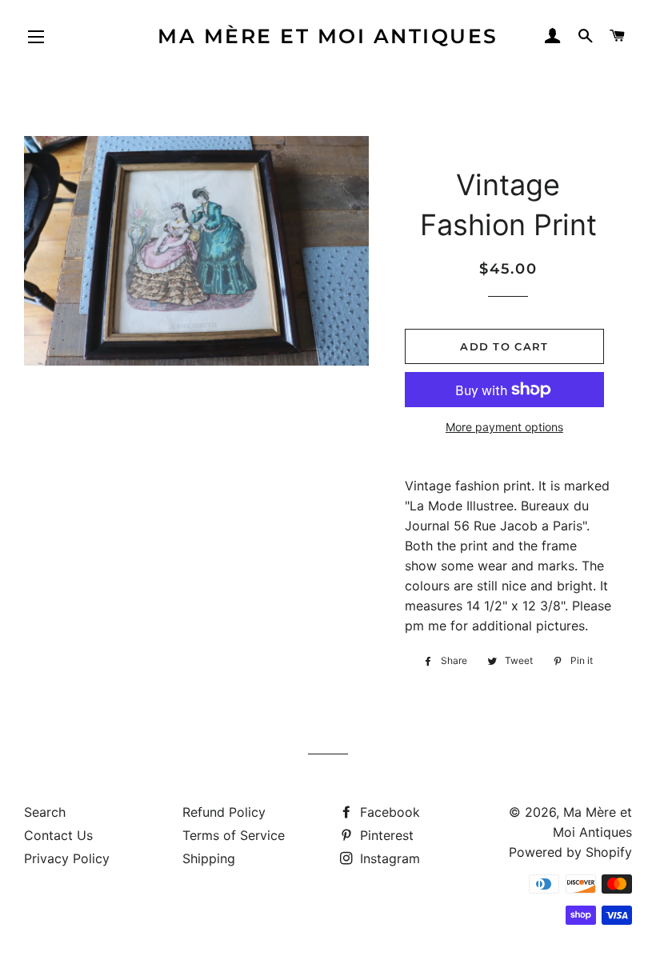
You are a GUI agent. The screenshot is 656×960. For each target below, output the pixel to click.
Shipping (208, 858)
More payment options (504, 427)
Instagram (388, 858)
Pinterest (385, 835)
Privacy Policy (67, 858)
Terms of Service (233, 835)
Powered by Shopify (570, 852)
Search (45, 812)
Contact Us (58, 835)
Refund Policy (224, 812)
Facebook (388, 812)
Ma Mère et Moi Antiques (328, 36)
